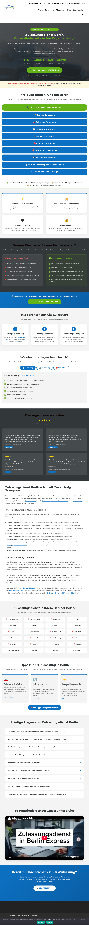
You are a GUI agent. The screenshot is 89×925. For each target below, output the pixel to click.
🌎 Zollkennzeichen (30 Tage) (45, 172)
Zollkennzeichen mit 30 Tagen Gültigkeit (61, 593)
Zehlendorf (77, 638)
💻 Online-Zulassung (44, 136)
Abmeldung (60, 10)
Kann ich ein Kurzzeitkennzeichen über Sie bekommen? (29, 786)
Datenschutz (25, 915)
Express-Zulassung (29, 588)
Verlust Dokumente (46, 10)
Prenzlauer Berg (12, 650)
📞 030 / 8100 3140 (44, 888)
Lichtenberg (77, 632)
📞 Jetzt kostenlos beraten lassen (44, 302)
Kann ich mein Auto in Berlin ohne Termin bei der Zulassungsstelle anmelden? (38, 739)
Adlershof (55, 650)
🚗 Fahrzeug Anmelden (44, 122)
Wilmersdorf (33, 632)
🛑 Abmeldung (61, 368)
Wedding (12, 632)
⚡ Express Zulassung (44, 115)
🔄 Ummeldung (44, 368)
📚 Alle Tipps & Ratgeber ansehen (44, 708)
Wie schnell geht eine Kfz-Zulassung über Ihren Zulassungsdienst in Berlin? (37, 731)
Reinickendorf (55, 632)
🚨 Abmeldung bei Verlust (44, 150)
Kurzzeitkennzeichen (76, 3)
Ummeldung (45, 3)
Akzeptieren (40, 922)
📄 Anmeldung (28, 368)
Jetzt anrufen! (79, 10)
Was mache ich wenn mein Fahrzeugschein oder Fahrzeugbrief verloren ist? (37, 794)
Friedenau (33, 650)
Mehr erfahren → (28, 376)
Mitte (77, 619)
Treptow (55, 644)
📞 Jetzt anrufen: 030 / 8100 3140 (44, 70)
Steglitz (55, 625)
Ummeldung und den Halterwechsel (55, 501)
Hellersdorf (12, 638)
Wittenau (77, 650)
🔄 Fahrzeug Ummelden (44, 129)
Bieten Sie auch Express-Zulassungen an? (23, 778)
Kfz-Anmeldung (30, 501)
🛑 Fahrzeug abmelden (44, 143)
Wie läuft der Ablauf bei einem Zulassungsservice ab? (28, 770)
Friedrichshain (34, 619)
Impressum (35, 915)
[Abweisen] (87, 921)
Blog (69, 10)
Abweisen (49, 922)
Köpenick (33, 638)
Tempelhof (77, 625)
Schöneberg (55, 638)
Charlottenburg (12, 619)
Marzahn (12, 644)
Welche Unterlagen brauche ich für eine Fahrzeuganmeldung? (31, 747)
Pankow (34, 644)
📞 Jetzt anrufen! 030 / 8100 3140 (44, 107)
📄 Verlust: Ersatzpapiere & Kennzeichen (44, 165)
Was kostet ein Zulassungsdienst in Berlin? (24, 763)
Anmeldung (33, 3)
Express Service (59, 3)
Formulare (12, 915)
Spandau (33, 625)
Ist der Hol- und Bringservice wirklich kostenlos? (26, 755)
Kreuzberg (55, 619)
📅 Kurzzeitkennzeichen (44, 157)
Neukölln (12, 625)
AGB (18, 915)
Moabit (77, 644)
